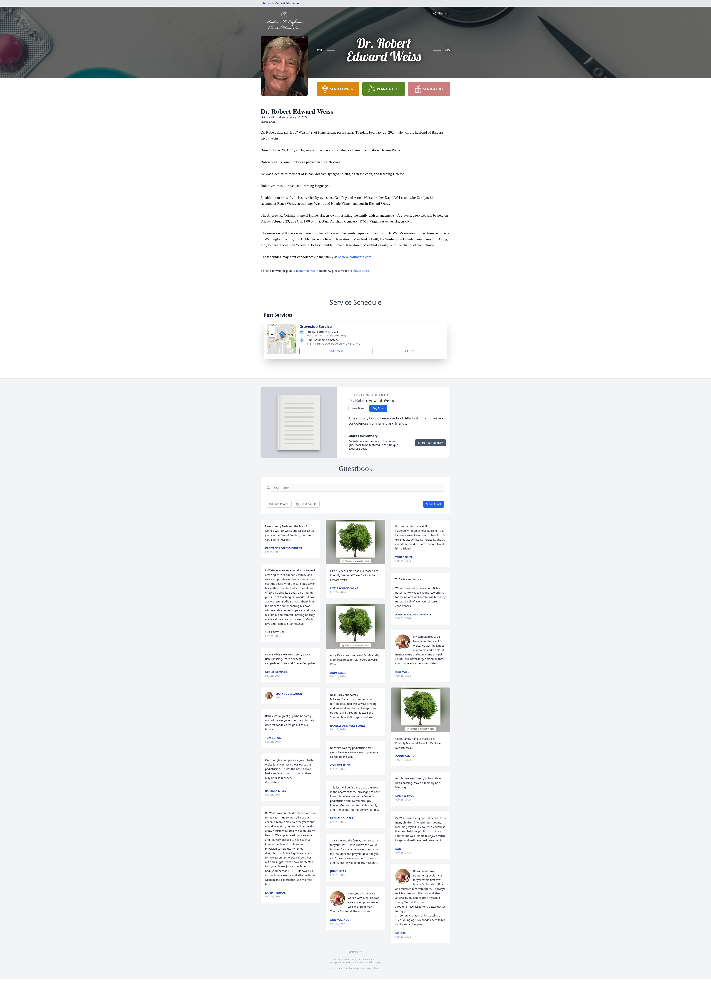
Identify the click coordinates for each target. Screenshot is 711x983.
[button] (281, 335)
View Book (358, 408)
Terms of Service (365, 962)
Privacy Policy (345, 962)
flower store (361, 270)
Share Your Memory (430, 442)
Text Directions (335, 351)
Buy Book (378, 408)
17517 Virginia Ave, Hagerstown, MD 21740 (333, 343)
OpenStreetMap (359, 968)
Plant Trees (408, 351)
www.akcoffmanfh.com (354, 257)
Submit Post (433, 504)
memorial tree (305, 270)
